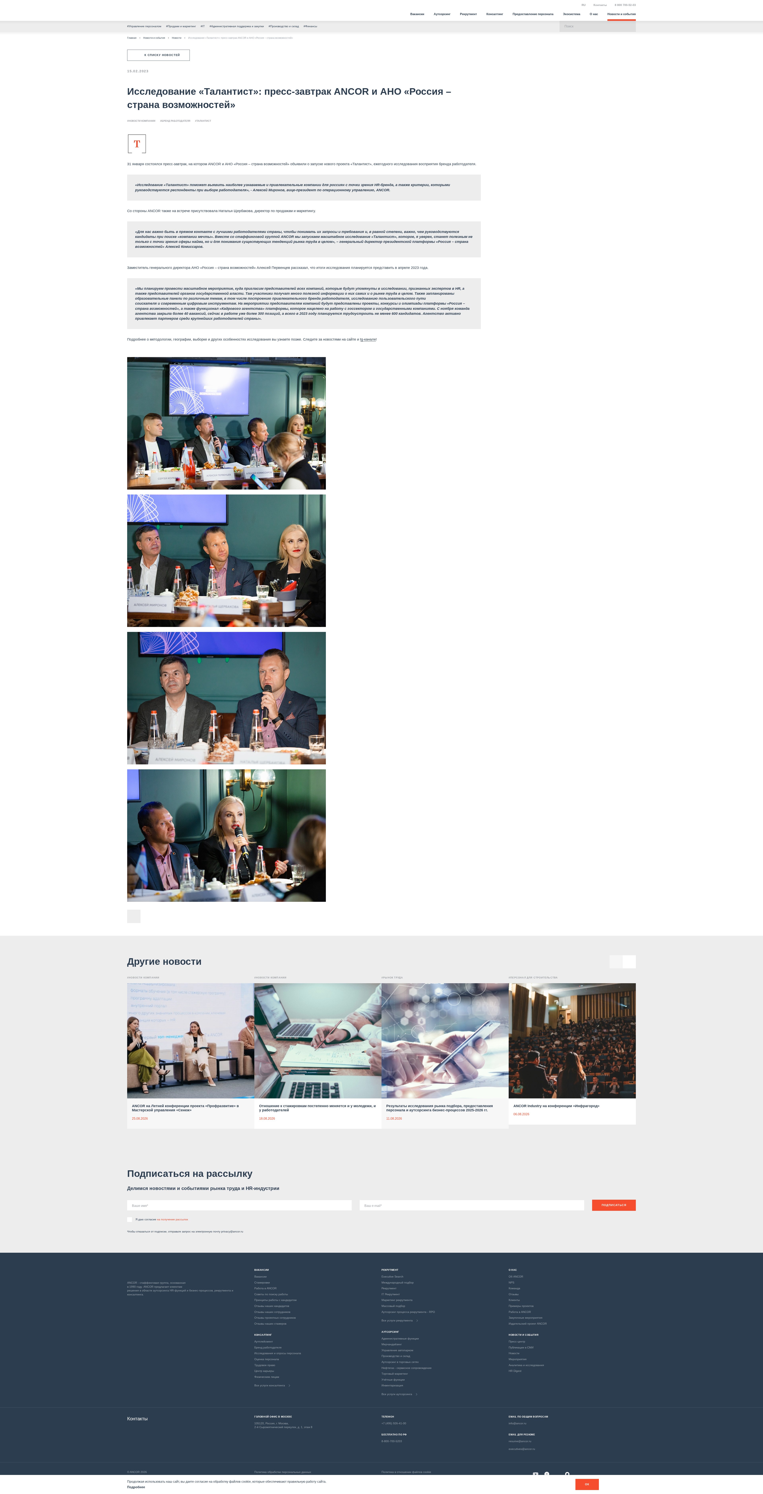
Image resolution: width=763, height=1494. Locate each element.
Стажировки (262, 1282)
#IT (203, 26)
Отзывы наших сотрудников (272, 1311)
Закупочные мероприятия (525, 1317)
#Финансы (310, 26)
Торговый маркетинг (395, 1373)
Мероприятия (518, 1359)
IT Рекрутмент (391, 1294)
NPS (511, 1282)
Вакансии (417, 14)
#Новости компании (141, 121)
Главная (132, 38)
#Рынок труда (392, 977)
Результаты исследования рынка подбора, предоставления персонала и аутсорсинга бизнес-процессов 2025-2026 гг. (439, 1108)
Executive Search (392, 1276)
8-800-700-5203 (392, 1441)
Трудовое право (264, 1365)
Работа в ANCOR (265, 1288)
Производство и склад (396, 1356)
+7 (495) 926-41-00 (394, 1423)
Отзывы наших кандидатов (271, 1306)
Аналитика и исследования (526, 1365)
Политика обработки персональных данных (282, 1472)
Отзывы (514, 1294)
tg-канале (368, 339)
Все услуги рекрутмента (397, 1320)
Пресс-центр (517, 1341)
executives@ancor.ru (522, 1449)
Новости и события (621, 14)
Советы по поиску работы (271, 1294)
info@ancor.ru (517, 1423)
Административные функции (400, 1338)
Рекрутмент (468, 14)
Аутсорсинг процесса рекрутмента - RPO (408, 1311)
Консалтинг (494, 14)
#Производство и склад (284, 26)
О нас (594, 14)
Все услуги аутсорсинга (397, 1394)
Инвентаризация (392, 1385)
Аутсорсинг (442, 14)
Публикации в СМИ (521, 1347)
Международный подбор (398, 1282)
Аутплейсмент (263, 1341)
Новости (176, 38)
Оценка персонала (266, 1359)
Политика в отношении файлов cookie (406, 1472)
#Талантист (203, 121)
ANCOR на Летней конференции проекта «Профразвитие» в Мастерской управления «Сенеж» (185, 1108)
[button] (629, 961)
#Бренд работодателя (175, 121)
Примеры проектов (521, 1306)
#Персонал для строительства (533, 977)
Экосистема (571, 14)
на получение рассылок (172, 1219)
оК (587, 1484)
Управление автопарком (397, 1350)
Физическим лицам (266, 1376)
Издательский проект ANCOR (528, 1323)
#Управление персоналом (144, 26)
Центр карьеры (264, 1370)
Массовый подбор (393, 1306)
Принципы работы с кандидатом (275, 1300)
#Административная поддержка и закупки (237, 26)
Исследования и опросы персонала (277, 1353)
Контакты (600, 5)
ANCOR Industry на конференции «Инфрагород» (556, 1106)
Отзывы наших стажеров (270, 1323)
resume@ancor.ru (520, 1441)
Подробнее (136, 1487)
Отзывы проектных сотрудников (275, 1317)
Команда (514, 1288)
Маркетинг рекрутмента (397, 1300)
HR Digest (515, 1370)
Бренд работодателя (268, 1347)
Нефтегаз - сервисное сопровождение (407, 1367)
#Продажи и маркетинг (181, 26)
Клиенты (514, 1300)
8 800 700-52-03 (625, 5)
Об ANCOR (516, 1276)
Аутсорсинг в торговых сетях (400, 1362)
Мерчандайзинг (392, 1344)
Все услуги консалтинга (269, 1385)
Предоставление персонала (533, 14)
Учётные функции (393, 1379)
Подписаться (614, 1205)
